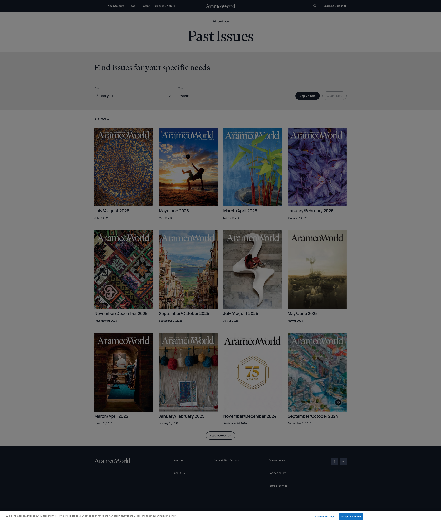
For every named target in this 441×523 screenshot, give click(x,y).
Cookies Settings (324, 516)
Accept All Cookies (351, 516)
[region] (220, 517)
